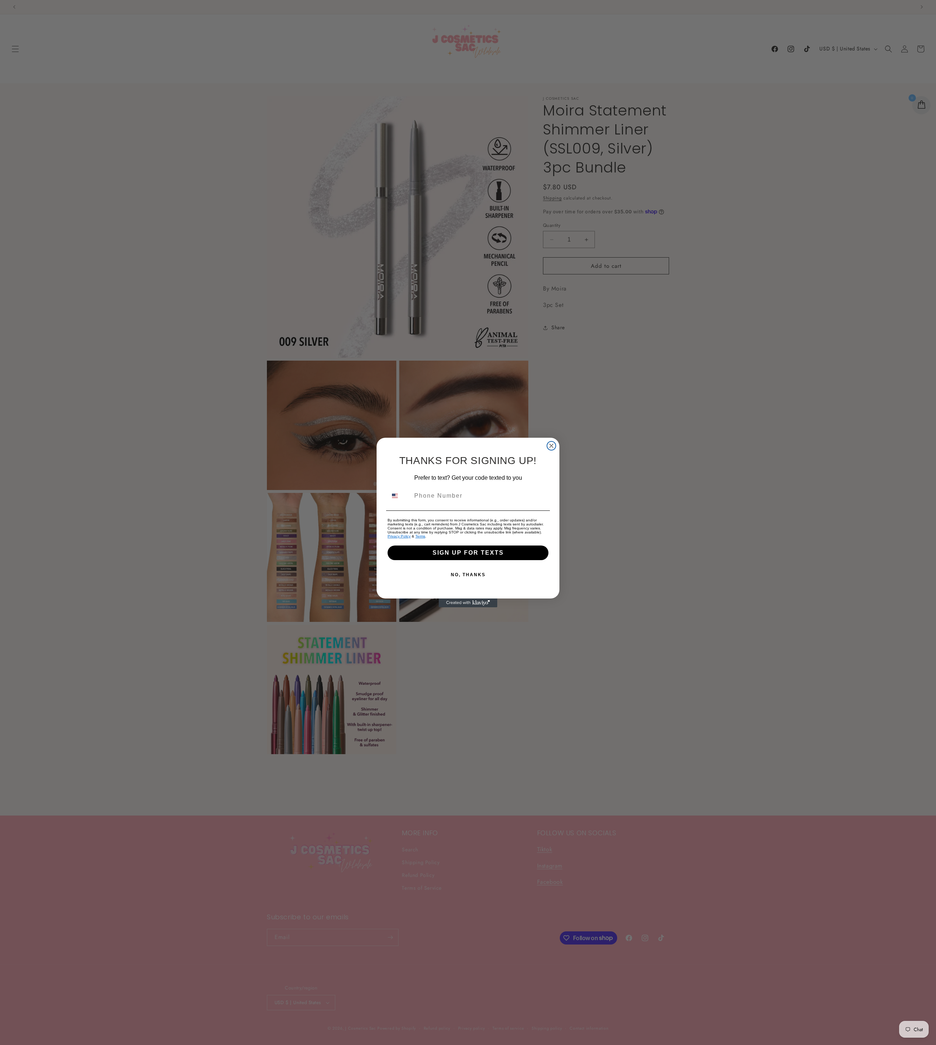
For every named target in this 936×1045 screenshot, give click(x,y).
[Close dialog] (551, 445)
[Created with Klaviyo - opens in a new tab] (468, 602)
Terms (420, 536)
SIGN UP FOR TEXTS (468, 553)
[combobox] (399, 496)
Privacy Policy (399, 536)
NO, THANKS (468, 574)
